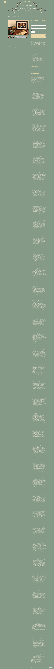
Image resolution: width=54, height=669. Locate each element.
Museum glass (33, 27)
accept (50, 667)
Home (9, 16)
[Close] (52, 667)
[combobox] (38, 25)
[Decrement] (31, 32)
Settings (46, 667)
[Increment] (34, 32)
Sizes (31, 24)
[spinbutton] (33, 32)
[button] (38, 12)
